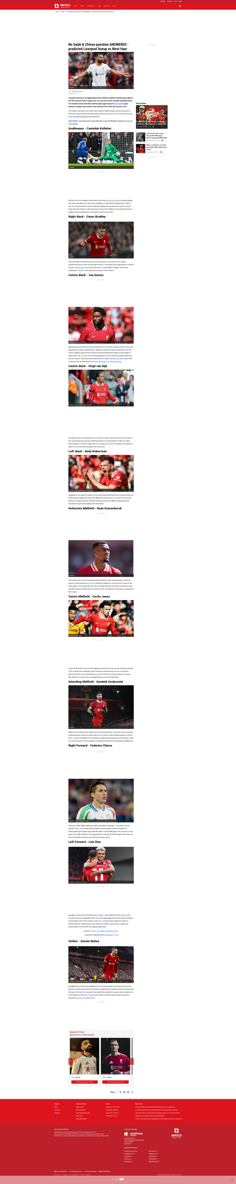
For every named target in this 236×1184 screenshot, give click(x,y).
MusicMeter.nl (153, 1151)
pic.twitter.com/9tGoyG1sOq (107, 931)
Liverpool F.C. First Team (112, 1107)
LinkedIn (128, 1144)
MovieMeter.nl (128, 1161)
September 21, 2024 (112, 935)
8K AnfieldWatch (105, 1171)
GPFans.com (127, 1159)
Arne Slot (118, 104)
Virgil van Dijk (80, 1107)
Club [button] (99, 6)
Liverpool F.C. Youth (111, 1116)
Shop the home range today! (115, 1082)
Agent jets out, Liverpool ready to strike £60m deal (149, 1116)
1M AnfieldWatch (91, 1171)
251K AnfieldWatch (61, 1171)
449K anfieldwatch (76, 1171)
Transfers (57, 1110)
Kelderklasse (152, 1156)
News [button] (75, 6)
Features (57, 1113)
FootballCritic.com (129, 1153)
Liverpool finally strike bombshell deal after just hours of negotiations (155, 1107)
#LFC (95, 931)
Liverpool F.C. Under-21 (112, 1113)
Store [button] (114, 6)
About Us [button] (107, 6)
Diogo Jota (81, 998)
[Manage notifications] (231, 1179)
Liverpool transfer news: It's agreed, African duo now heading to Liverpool (156, 1110)
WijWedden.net (153, 1153)
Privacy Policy (74, 1175)
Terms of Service (86, 1175)
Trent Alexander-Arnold (83, 1113)
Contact (65, 1175)
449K (170, 1)
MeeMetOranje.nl (154, 1161)
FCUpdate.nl (127, 1156)
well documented (112, 200)
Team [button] (82, 6)
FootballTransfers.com (130, 1151)
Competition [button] (91, 6)
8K (181, 1)
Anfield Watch (153, 1159)
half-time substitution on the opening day (106, 361)
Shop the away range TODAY (84, 1082)
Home (57, 11)
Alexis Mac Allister (81, 1119)
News (63, 11)
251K (163, 1)
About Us (57, 1175)
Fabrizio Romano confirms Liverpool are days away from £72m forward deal (157, 1113)
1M (176, 1)
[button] (180, 6)
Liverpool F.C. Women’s (112, 1110)
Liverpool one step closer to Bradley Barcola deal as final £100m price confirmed (158, 1119)
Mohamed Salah (81, 1110)
